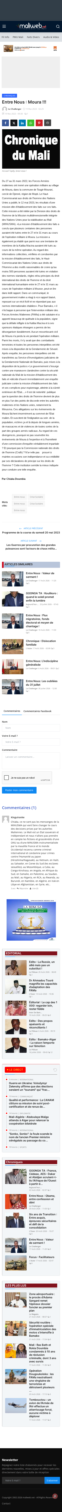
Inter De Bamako (35, 1012)
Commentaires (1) (19, 807)
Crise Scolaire (36, 496)
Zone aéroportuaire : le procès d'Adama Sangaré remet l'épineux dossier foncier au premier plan (42, 1302)
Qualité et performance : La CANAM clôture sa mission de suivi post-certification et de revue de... (31, 1103)
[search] (58, 26)
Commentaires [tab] (12, 711)
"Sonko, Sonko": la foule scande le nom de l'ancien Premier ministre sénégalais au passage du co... (30, 1137)
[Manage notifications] (55, 1496)
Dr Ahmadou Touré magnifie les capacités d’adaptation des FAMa (43, 985)
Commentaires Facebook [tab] (37, 711)
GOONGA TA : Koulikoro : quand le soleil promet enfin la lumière (42, 597)
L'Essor (32, 994)
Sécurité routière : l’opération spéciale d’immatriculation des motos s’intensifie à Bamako (42, 1329)
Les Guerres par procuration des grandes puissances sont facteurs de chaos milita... (31, 546)
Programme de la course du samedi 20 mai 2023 (31, 532)
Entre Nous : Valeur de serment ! (40, 575)
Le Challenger (32, 580)
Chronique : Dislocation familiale (41, 642)
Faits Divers (33, 37)
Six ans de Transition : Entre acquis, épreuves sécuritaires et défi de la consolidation (43, 1221)
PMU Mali (18, 37)
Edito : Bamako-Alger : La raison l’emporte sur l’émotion (42, 1043)
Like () (35, 888)
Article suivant (29, 540)
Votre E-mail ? (10, 735)
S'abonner (52, 1480)
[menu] (4, 26)
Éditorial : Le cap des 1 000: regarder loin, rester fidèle (43, 1006)
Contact (6, 1503)
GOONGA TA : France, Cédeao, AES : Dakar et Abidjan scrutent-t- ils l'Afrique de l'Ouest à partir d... (43, 1177)
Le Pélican (33, 972)
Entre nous (19, 496)
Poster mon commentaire (19, 790)
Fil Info (5, 37)
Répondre (24, 888)
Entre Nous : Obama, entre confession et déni (42, 1199)
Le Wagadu (34, 1314)
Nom (4, 721)
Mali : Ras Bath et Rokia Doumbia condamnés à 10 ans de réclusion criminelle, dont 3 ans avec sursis (42, 1353)
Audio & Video (51, 37)
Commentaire (9, 749)
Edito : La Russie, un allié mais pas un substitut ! (42, 965)
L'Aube (29, 648)
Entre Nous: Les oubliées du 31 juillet (42, 682)
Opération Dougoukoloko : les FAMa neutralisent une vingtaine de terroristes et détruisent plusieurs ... (42, 1380)
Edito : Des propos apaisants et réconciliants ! (41, 1024)
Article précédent (33, 528)
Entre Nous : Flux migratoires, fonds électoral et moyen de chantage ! (39, 621)
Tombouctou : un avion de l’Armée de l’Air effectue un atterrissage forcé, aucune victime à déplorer (41, 1408)
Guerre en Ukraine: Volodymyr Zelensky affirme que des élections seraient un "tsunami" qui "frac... (31, 1086)
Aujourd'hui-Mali (32, 604)
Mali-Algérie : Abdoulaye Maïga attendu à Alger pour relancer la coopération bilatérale (29, 1120)
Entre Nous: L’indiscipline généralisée (42, 662)
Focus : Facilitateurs (41, 1257)
